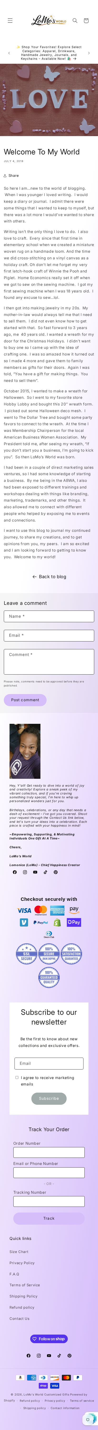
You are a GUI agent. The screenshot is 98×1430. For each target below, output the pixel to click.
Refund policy (22, 1307)
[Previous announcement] (9, 53)
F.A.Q (14, 1274)
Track (48, 1218)
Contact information (65, 1408)
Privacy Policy (22, 1263)
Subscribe (49, 1098)
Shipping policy (34, 1408)
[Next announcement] (89, 53)
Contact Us (19, 1319)
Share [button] (14, 175)
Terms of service (82, 1400)
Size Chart (19, 1252)
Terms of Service (25, 1285)
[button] (10, 20)
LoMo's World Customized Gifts (46, 1394)
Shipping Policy (23, 1296)
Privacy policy (55, 1400)
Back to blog (52, 576)
